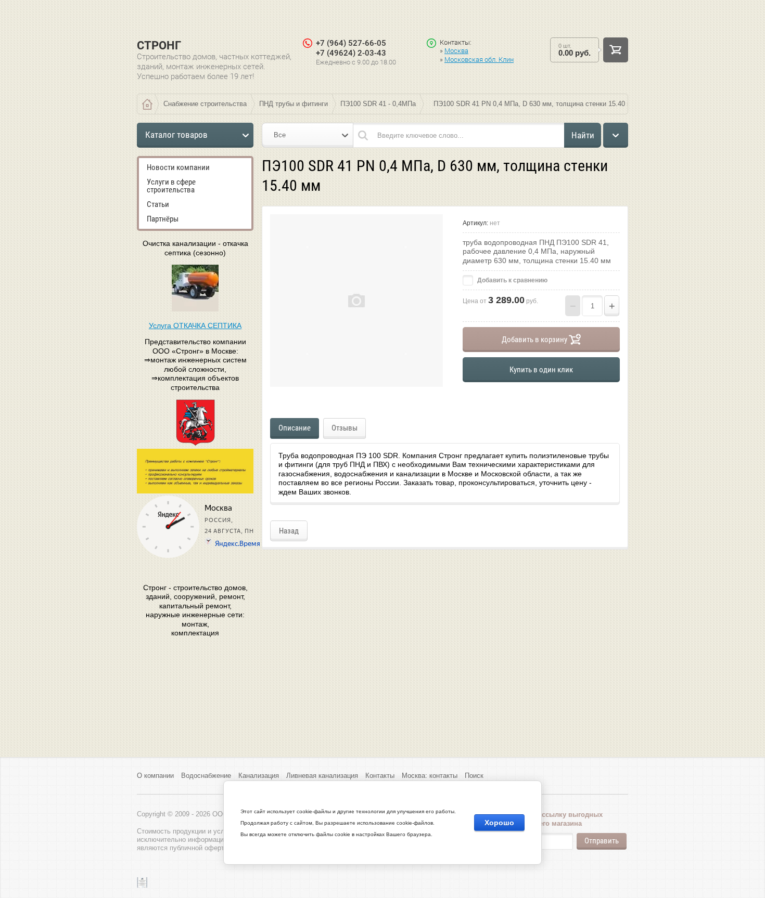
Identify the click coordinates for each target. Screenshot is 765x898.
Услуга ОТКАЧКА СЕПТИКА (195, 325)
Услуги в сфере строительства (171, 185)
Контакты (379, 775)
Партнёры (162, 219)
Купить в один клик (541, 369)
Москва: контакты (429, 775)
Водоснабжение (206, 775)
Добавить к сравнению (511, 280)
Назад (289, 531)
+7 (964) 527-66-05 (351, 43)
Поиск (474, 775)
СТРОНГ (159, 45)
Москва (456, 51)
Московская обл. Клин (479, 59)
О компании (155, 775)
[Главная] (147, 104)
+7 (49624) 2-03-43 (351, 53)
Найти (582, 135)
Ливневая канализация (322, 775)
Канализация (258, 775)
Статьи (158, 204)
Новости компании (178, 167)
